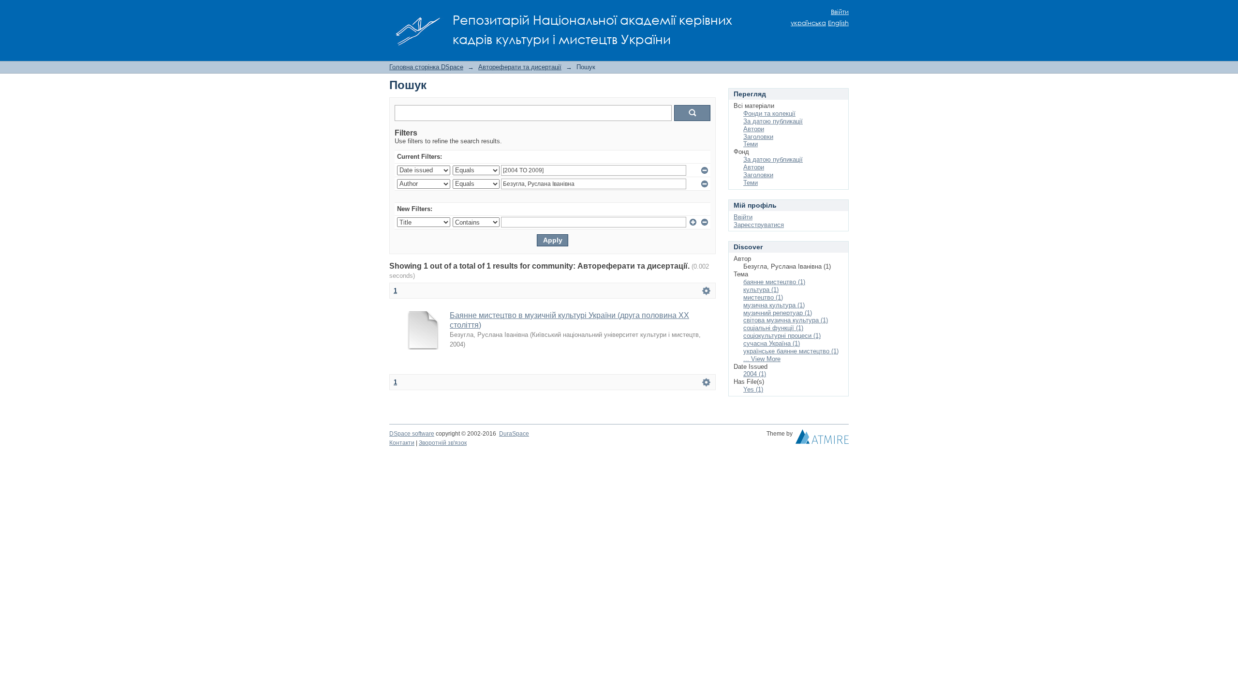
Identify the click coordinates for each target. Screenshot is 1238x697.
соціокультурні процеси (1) (782, 335)
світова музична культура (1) (785, 320)
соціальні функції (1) (773, 328)
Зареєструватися (759, 224)
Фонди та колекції (769, 113)
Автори (753, 129)
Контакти (401, 442)
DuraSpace (514, 433)
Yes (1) (753, 389)
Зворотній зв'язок (443, 442)
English (838, 23)
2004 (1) (754, 374)
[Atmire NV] (822, 439)
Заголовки (758, 136)
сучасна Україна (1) (771, 343)
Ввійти (840, 12)
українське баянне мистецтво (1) (791, 351)
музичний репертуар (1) (777, 313)
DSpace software (411, 433)
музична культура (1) (774, 305)
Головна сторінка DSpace (426, 67)
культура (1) (761, 289)
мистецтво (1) (763, 297)
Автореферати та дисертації (519, 67)
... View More (762, 359)
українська (808, 23)
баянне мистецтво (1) (774, 282)
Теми (750, 144)
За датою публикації (773, 121)
